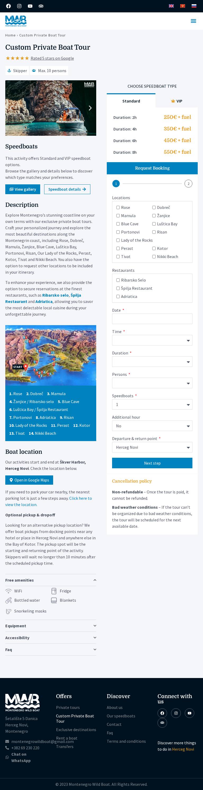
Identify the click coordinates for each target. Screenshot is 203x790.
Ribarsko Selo (133, 280)
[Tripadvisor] (41, 6)
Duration (120, 353)
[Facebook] (8, 6)
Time (117, 331)
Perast (127, 248)
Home (10, 35)
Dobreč (163, 207)
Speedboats (123, 396)
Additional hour (126, 417)
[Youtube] (30, 6)
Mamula (128, 215)
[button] (193, 20)
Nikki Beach (167, 256)
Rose (125, 207)
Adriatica (129, 296)
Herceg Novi (183, 749)
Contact (114, 724)
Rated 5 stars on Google (52, 58)
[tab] (131, 100)
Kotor (162, 248)
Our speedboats (121, 715)
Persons (120, 374)
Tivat (126, 256)
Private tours (68, 707)
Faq (110, 732)
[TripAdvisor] (162, 722)
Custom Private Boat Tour (75, 718)
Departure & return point (135, 438)
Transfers (64, 746)
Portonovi (130, 232)
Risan (162, 232)
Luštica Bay (167, 224)
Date (117, 310)
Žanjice (163, 215)
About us (115, 707)
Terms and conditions (126, 741)
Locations (121, 197)
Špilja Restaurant (137, 288)
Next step (152, 463)
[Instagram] (19, 6)
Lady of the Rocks (137, 240)
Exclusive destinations (76, 729)
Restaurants (123, 270)
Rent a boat (66, 738)
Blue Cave (130, 224)
